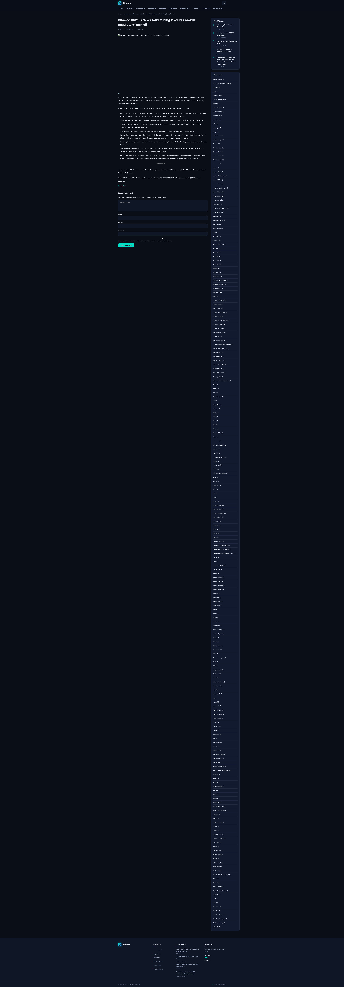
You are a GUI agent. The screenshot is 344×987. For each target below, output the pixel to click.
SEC (214, 782)
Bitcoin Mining (217, 196)
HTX (214, 489)
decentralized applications (221, 381)
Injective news (217, 505)
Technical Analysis (218, 838)
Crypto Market (217, 304)
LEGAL (215, 557)
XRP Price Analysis (218, 915)
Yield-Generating (218, 923)
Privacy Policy (218, 9)
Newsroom (216, 650)
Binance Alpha (217, 148)
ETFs (214, 421)
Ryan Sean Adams (218, 754)
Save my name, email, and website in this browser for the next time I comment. (145, 241)
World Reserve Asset (219, 891)
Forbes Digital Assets (219, 473)
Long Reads (216, 569)
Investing (215, 525)
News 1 (215, 642)
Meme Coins (216, 601)
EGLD (214, 413)
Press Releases (217, 714)
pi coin (215, 702)
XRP (214, 903)
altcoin (215, 104)
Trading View (217, 863)
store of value (217, 834)
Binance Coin (217, 152)
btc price (215, 240)
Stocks (215, 830)
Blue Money (216, 224)
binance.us (216, 164)
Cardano (215, 268)
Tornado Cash (217, 850)
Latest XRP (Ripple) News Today (223, 553)
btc (214, 232)
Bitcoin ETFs (217, 180)
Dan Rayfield (217, 377)
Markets (215, 593)
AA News (215, 87)
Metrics (215, 609)
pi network (216, 706)
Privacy (215, 722)
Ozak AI (215, 678)
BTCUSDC (216, 260)
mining (215, 614)
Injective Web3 (217, 517)
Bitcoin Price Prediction (220, 208)
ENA (214, 417)
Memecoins (216, 606)
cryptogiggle (216, 357)
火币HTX (215, 927)
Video (214, 879)
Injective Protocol (218, 513)
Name (120, 215)
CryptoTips (216, 369)
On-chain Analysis (218, 658)
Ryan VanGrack (217, 758)
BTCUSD (215, 256)
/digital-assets (217, 79)
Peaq (214, 690)
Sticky (215, 826)
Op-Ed (215, 662)
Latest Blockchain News (220, 545)
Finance (215, 461)
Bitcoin (215, 168)
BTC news (216, 236)
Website (121, 230)
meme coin (216, 597)
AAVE (214, 92)
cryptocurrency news (219, 349)
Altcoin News (217, 112)
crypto (215, 296)
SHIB (214, 790)
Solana (215, 798)
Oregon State (217, 670)
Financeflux (216, 465)
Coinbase (215, 272)
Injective (215, 501)
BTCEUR (215, 248)
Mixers (215, 618)
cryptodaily (152, 9)
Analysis (215, 132)
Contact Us (206, 9)
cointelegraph (140, 9)
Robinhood (216, 750)
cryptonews (173, 9)
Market (215, 573)
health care (216, 485)
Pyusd (215, 730)
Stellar (215, 818)
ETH (214, 425)
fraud (214, 477)
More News (216, 626)
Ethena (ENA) (217, 433)
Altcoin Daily (216, 108)
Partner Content (218, 682)
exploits (215, 449)
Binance (215, 144)
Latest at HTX (217, 541)
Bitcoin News (217, 200)
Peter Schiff (216, 694)
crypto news (216, 308)
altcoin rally (216, 116)
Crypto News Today (219, 312)
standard (215, 814)
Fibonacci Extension (219, 457)
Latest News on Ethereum (221, 549)
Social (214, 794)
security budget (217, 786)
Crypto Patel (217, 316)
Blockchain (216, 216)
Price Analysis (217, 718)
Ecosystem (216, 405)
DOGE (215, 389)
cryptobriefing (217, 332)
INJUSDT (216, 521)
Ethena (215, 429)
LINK (214, 561)
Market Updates (218, 585)
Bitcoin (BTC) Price (218, 176)
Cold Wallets (216, 288)
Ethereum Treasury (218, 445)
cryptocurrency (217, 340)
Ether (214, 437)
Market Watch (217, 589)
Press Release (217, 710)
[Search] (224, 3)
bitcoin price (216, 204)
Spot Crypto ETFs (218, 810)
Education (216, 409)
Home (122, 9)
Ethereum (216, 441)
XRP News (216, 907)
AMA (214, 124)
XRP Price (216, 911)
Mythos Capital (217, 634)
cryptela (129, 9)
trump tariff (216, 866)
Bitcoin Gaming (217, 184)
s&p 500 (215, 762)
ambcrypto (216, 128)
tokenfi (215, 846)
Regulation (216, 734)
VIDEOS (215, 883)
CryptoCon (216, 336)
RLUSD (215, 746)
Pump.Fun (216, 726)
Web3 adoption (217, 887)
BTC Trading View (218, 244)
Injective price (217, 509)
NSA (214, 654)
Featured (215, 453)
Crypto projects (218, 324)
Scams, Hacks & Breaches (221, 770)
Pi (213, 698)
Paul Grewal (216, 686)
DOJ (214, 393)
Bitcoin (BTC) (217, 172)
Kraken (215, 537)
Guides (215, 481)
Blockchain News (218, 220)
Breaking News (217, 228)
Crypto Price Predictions (220, 320)
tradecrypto (216, 854)
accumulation (217, 95)
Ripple (215, 738)
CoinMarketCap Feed (219, 280)
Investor (215, 529)
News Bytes (216, 646)
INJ (214, 497)
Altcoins (215, 120)
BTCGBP (215, 252)
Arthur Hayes (217, 136)
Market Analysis (217, 577)
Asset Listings (217, 140)
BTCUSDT (216, 264)
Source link (122, 186)
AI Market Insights (218, 100)
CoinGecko (216, 276)
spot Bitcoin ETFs (218, 806)
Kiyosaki (215, 533)
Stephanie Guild (217, 822)
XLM (214, 899)
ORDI (214, 666)
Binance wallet (217, 160)
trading (215, 858)
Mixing (215, 622)
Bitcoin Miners (217, 192)
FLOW (215, 469)
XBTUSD (215, 895)
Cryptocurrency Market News (222, 344)
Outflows (215, 674)
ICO (214, 493)
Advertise (196, 9)
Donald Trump (217, 397)
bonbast (207, 960)
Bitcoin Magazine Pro (219, 188)
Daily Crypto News (218, 373)
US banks (216, 871)
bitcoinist (162, 9)
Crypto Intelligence (218, 300)
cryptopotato (184, 9)
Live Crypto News (218, 565)
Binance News (217, 156)
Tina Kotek (216, 842)
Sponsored (216, 802)
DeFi (214, 385)
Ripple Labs (216, 742)
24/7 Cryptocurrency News (221, 83)
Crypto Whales (217, 328)
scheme (215, 774)
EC (214, 401)
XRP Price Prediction (219, 919)
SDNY (215, 778)
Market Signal (217, 581)
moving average (217, 630)
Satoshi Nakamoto (218, 766)
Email (120, 223)
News (214, 638)
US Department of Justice (221, 875)
